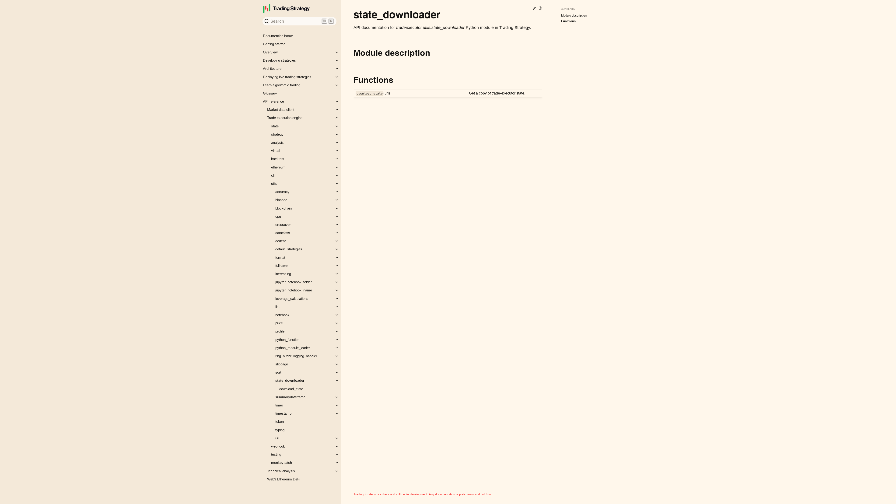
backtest (277, 159)
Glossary (270, 93)
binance (281, 200)
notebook (282, 315)
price (279, 323)
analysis (277, 142)
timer (279, 405)
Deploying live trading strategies (287, 77)
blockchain (283, 208)
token (279, 422)
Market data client (280, 110)
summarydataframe (290, 397)
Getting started (274, 44)
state (275, 126)
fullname (281, 266)
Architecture (272, 68)
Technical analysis (281, 471)
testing (276, 454)
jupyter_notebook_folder (293, 282)
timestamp (283, 413)
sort (278, 372)
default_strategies (288, 249)
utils (274, 184)
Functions (568, 21)
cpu (278, 216)
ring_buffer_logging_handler (296, 356)
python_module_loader (292, 348)
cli (272, 175)
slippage (281, 364)
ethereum (278, 167)
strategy (277, 134)
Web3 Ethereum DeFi (283, 479)
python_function (287, 340)
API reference (273, 101)
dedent (280, 241)
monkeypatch (281, 463)
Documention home (278, 36)
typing (279, 430)
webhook (278, 446)
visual (275, 151)
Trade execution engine (284, 118)
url (277, 438)
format (280, 257)
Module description (574, 15)
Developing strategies (279, 60)
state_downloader (289, 380)
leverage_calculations (291, 299)
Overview (270, 52)
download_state (291, 389)
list (277, 307)
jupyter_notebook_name (293, 290)
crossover (283, 225)
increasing (283, 274)
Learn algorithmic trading (281, 85)
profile (279, 331)
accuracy (282, 192)
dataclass (282, 233)
